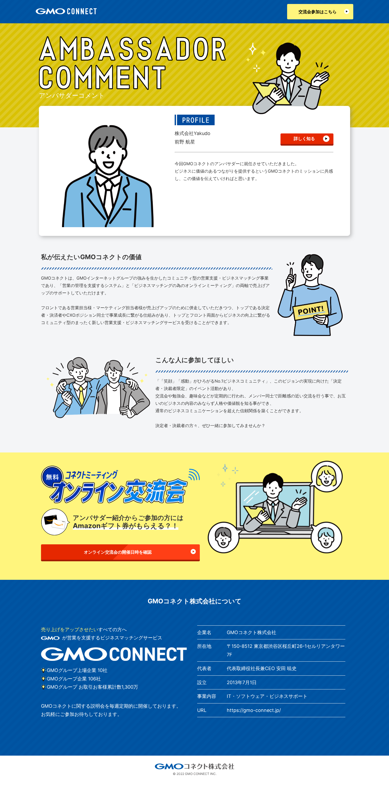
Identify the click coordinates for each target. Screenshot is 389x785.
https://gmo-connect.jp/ (254, 710)
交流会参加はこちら (317, 11)
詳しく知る (304, 138)
